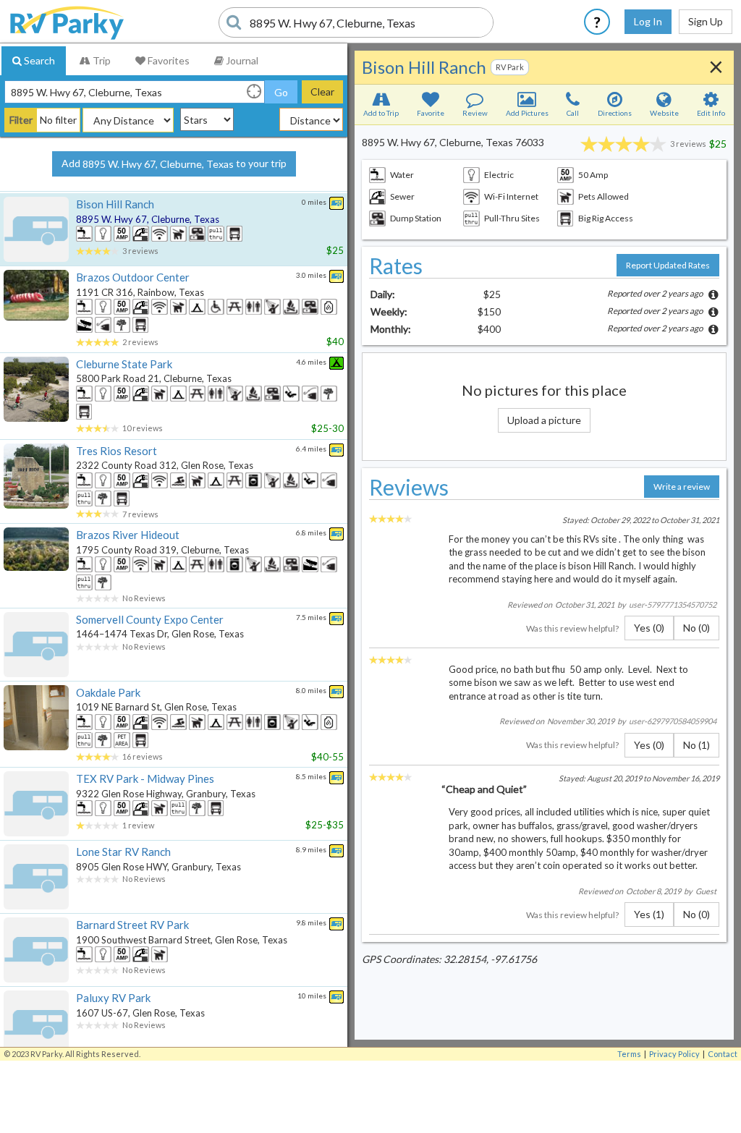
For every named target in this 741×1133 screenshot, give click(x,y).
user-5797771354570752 (672, 604)
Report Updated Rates (668, 265)
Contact (722, 1053)
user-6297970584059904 (672, 721)
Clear (322, 91)
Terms (629, 1053)
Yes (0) (649, 627)
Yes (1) (649, 914)
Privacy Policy (674, 1053)
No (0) (696, 627)
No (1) (696, 745)
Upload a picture (544, 420)
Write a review (681, 486)
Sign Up (705, 21)
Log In (648, 21)
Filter (21, 120)
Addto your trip (174, 163)
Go (281, 92)
